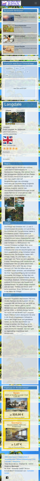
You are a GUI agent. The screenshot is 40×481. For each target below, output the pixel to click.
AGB (6, 457)
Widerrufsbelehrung (24, 459)
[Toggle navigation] (35, 3)
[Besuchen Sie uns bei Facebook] (7, 477)
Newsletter (16, 461)
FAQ (34, 459)
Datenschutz (23, 457)
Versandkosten (9, 459)
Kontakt (8, 461)
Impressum (13, 457)
